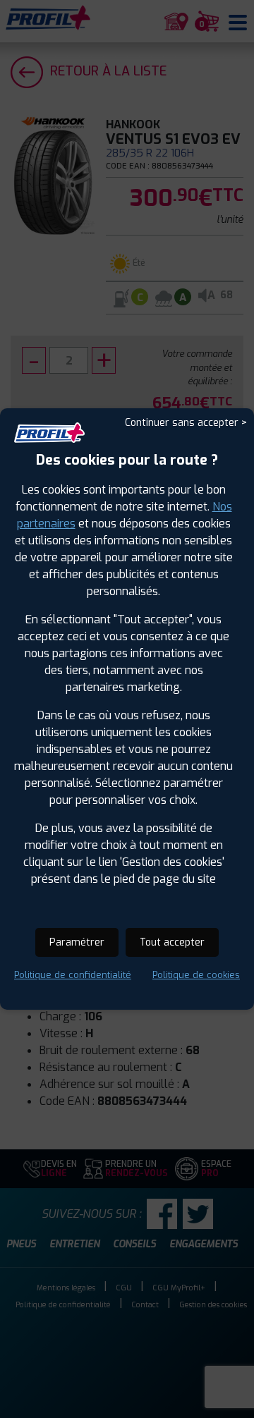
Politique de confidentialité (72, 975)
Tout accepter (172, 942)
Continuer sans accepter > (186, 422)
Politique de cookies (196, 975)
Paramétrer (76, 942)
